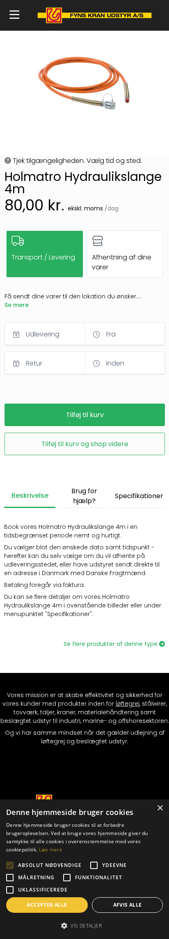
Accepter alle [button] (47, 904)
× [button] (160, 808)
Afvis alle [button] (127, 904)
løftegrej (127, 704)
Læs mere (50, 849)
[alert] (84, 869)
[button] (15, 15)
